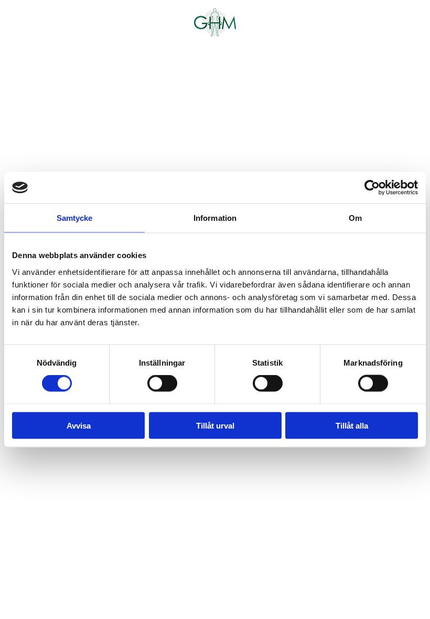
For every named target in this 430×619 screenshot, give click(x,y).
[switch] (162, 383)
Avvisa (79, 425)
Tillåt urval (215, 425)
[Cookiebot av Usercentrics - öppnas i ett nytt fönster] (372, 188)
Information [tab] (215, 218)
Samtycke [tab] (75, 218)
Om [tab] (355, 218)
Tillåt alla (352, 425)
